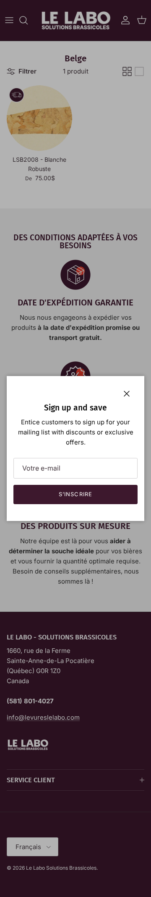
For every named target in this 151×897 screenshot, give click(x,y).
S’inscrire (75, 494)
